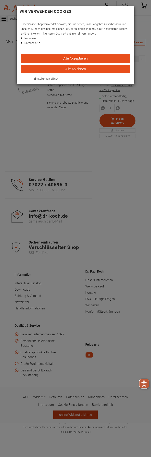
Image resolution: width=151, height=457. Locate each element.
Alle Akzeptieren (75, 58)
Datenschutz (32, 43)
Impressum (31, 38)
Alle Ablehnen (75, 69)
